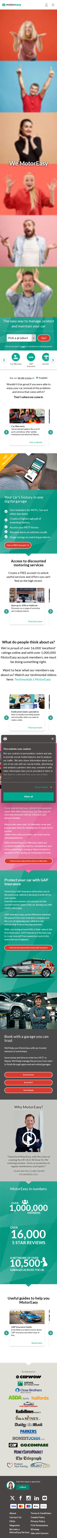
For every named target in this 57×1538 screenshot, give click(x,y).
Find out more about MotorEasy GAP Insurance (28, 948)
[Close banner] (53, 739)
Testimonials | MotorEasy (32, 679)
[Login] (46, 4)
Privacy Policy (38, 1521)
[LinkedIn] (36, 1498)
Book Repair (29, 1090)
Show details (41, 787)
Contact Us (15, 1517)
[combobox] (21, 338)
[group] (15, 360)
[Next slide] (53, 360)
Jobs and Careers (39, 1533)
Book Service (28, 1075)
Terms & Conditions (41, 1513)
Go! (43, 338)
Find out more (35, 621)
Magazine (15, 1525)
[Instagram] (28, 1498)
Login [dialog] (23, 346)
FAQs (12, 1521)
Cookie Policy (38, 1517)
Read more (37, 1343)
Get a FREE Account (16, 545)
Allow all (28, 796)
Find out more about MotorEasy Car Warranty (28, 861)
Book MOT (28, 1082)
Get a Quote (36, 442)
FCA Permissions (39, 1525)
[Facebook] (20, 1498)
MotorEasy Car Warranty (34, 811)
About (13, 1513)
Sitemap (35, 1529)
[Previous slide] (4, 360)
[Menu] (53, 4)
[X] (12, 1498)
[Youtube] (44, 1498)
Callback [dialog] (22, 1487)
